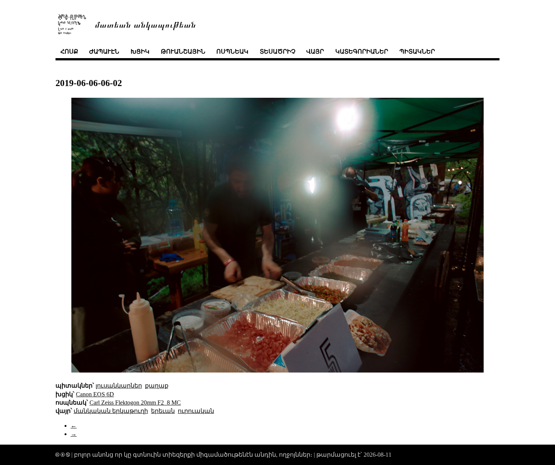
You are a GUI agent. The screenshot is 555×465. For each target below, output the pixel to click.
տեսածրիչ (277, 51)
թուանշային (183, 51)
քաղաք (156, 385)
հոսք (69, 51)
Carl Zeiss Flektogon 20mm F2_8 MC (135, 402)
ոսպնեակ (232, 51)
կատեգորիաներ (361, 51)
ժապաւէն (104, 51)
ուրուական (196, 411)
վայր (315, 51)
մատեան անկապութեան (145, 23)
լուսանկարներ (119, 385)
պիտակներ (417, 51)
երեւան (163, 411)
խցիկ (140, 51)
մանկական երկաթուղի (111, 411)
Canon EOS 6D (95, 394)
